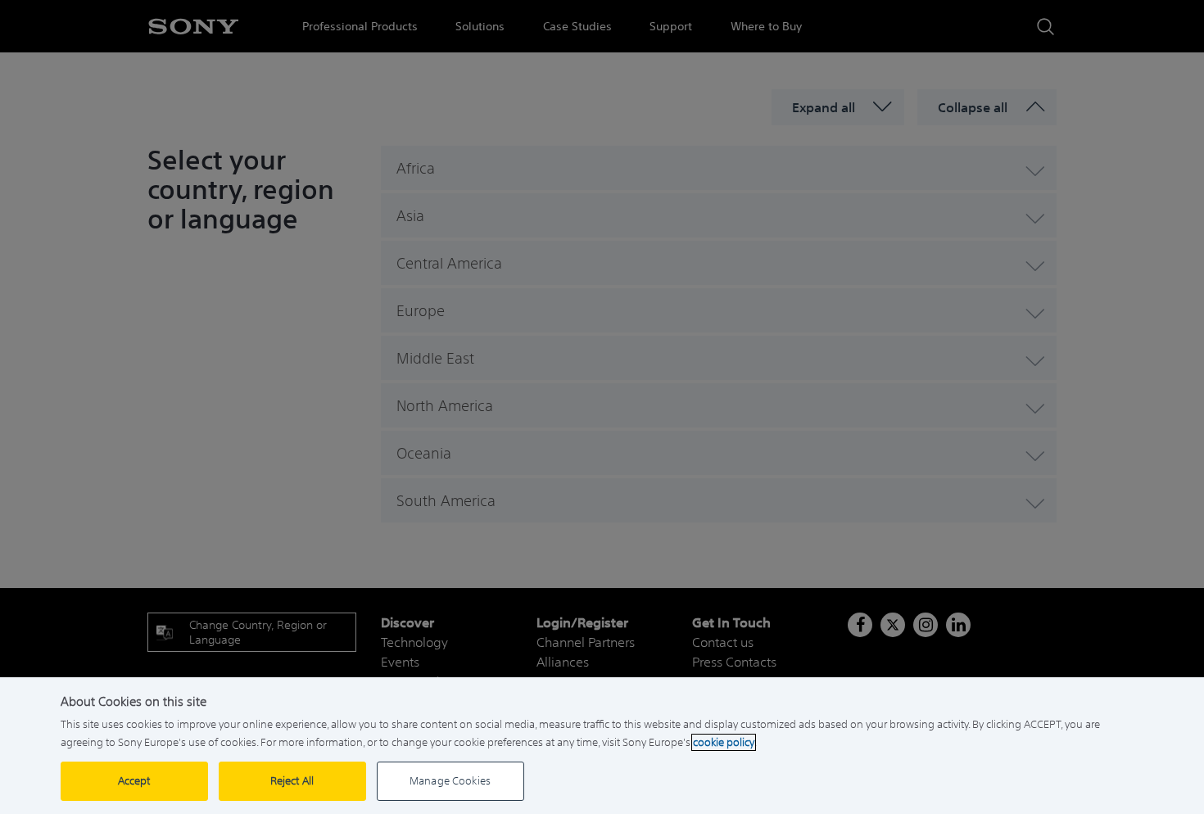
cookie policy (723, 742)
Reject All (292, 781)
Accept (134, 781)
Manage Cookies (450, 781)
